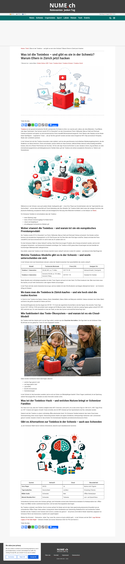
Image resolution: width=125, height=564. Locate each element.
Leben (66, 18)
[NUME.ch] (62, 6)
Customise (11, 557)
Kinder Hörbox (41, 63)
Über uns (47, 555)
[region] (22, 552)
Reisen (73, 18)
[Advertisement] (62, 33)
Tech (80, 18)
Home (22, 48)
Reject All (22, 557)
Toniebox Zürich (78, 63)
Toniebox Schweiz (68, 63)
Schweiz (39, 18)
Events (87, 18)
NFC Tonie (49, 63)
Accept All (33, 557)
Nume (94, 210)
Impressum (65, 555)
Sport (59, 18)
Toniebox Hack (57, 63)
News (31, 18)
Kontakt (56, 555)
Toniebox (23, 129)
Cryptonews (50, 18)
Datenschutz (76, 555)
